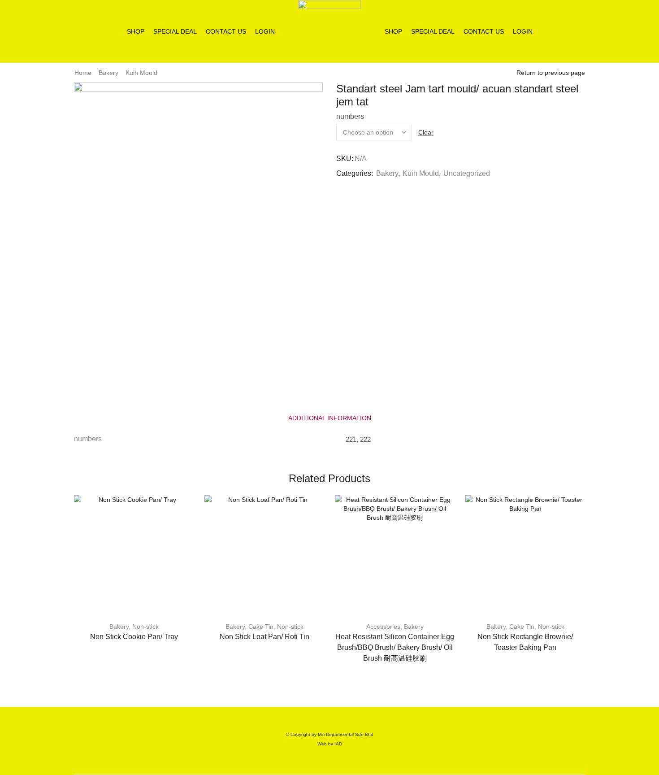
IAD (338, 743)
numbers (350, 116)
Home (82, 72)
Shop (135, 31)
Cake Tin (260, 626)
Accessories (383, 626)
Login (265, 31)
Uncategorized (466, 173)
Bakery (108, 72)
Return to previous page (550, 72)
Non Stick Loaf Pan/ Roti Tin (264, 636)
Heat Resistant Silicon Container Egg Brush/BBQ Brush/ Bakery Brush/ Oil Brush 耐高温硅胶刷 (394, 647)
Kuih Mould (141, 72)
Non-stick (145, 626)
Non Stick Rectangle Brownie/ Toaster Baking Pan (525, 642)
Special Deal (175, 31)
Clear (426, 132)
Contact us (226, 31)
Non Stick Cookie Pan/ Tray (134, 636)
